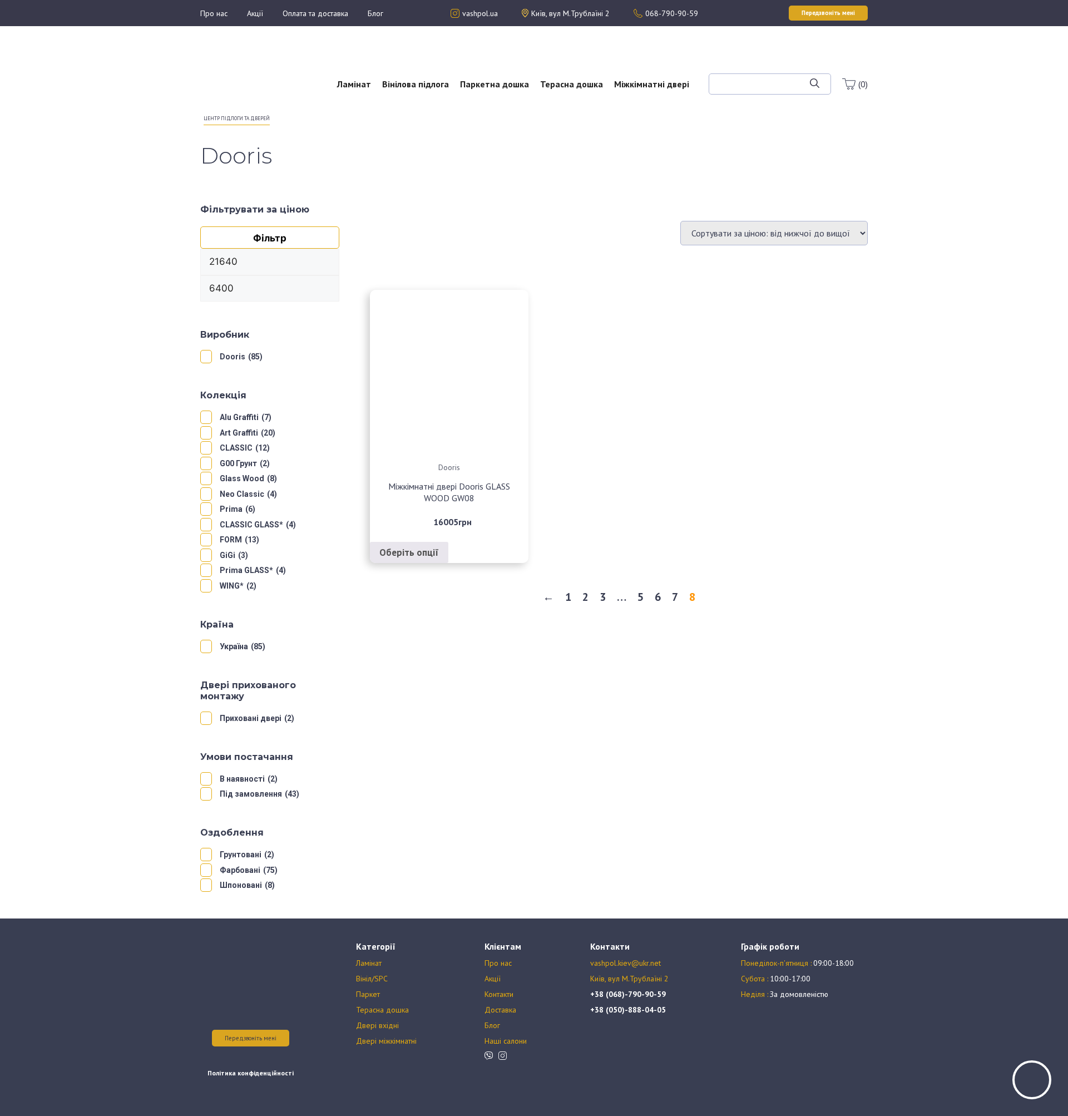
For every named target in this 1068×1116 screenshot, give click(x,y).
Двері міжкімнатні (386, 1041)
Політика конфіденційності (250, 1073)
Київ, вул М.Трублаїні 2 (629, 979)
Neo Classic (242, 494)
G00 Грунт (238, 463)
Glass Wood (242, 478)
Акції (255, 13)
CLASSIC (236, 447)
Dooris (232, 356)
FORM (231, 539)
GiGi (227, 555)
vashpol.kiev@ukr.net (625, 963)
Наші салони (505, 1041)
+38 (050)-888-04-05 (628, 1010)
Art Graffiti (239, 432)
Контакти (498, 994)
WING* (232, 585)
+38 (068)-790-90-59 (628, 994)
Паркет (368, 994)
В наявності (242, 778)
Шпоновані (241, 885)
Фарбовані (240, 870)
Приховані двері (250, 718)
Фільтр (269, 238)
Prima (231, 509)
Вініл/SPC (372, 979)
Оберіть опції (409, 552)
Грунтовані (240, 854)
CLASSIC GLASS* (251, 524)
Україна (234, 646)
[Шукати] (814, 84)
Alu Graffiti (239, 417)
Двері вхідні (377, 1025)
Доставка (500, 1010)
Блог (375, 13)
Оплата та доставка (315, 13)
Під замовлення (251, 793)
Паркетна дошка (494, 84)
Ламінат (354, 84)
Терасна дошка (571, 84)
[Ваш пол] (236, 78)
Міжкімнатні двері (651, 84)
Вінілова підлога (415, 84)
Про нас (214, 13)
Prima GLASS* (246, 570)
